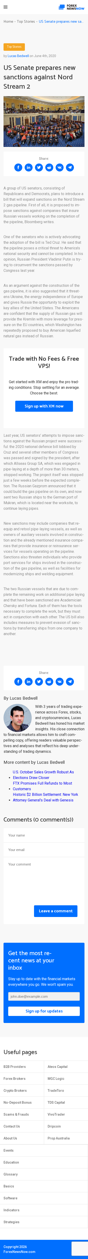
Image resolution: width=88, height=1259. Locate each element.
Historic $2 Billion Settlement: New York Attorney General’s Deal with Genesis (45, 797)
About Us (10, 1138)
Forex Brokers (15, 1079)
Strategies (11, 1222)
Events (9, 1150)
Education (11, 1162)
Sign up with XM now (44, 406)
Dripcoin (54, 1126)
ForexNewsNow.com (19, 1252)
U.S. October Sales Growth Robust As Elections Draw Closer (43, 775)
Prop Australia (59, 1138)
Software (10, 1198)
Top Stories (14, 47)
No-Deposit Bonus (18, 1102)
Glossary (11, 1174)
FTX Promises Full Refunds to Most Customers (42, 786)
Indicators (11, 1210)
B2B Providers (15, 1067)
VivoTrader (56, 1114)
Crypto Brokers (15, 1090)
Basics (9, 1186)
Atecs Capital (58, 1067)
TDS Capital (56, 1102)
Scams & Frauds (16, 1114)
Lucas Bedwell (18, 56)
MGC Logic (56, 1079)
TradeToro (56, 1090)
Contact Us (12, 1126)
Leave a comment (56, 911)
